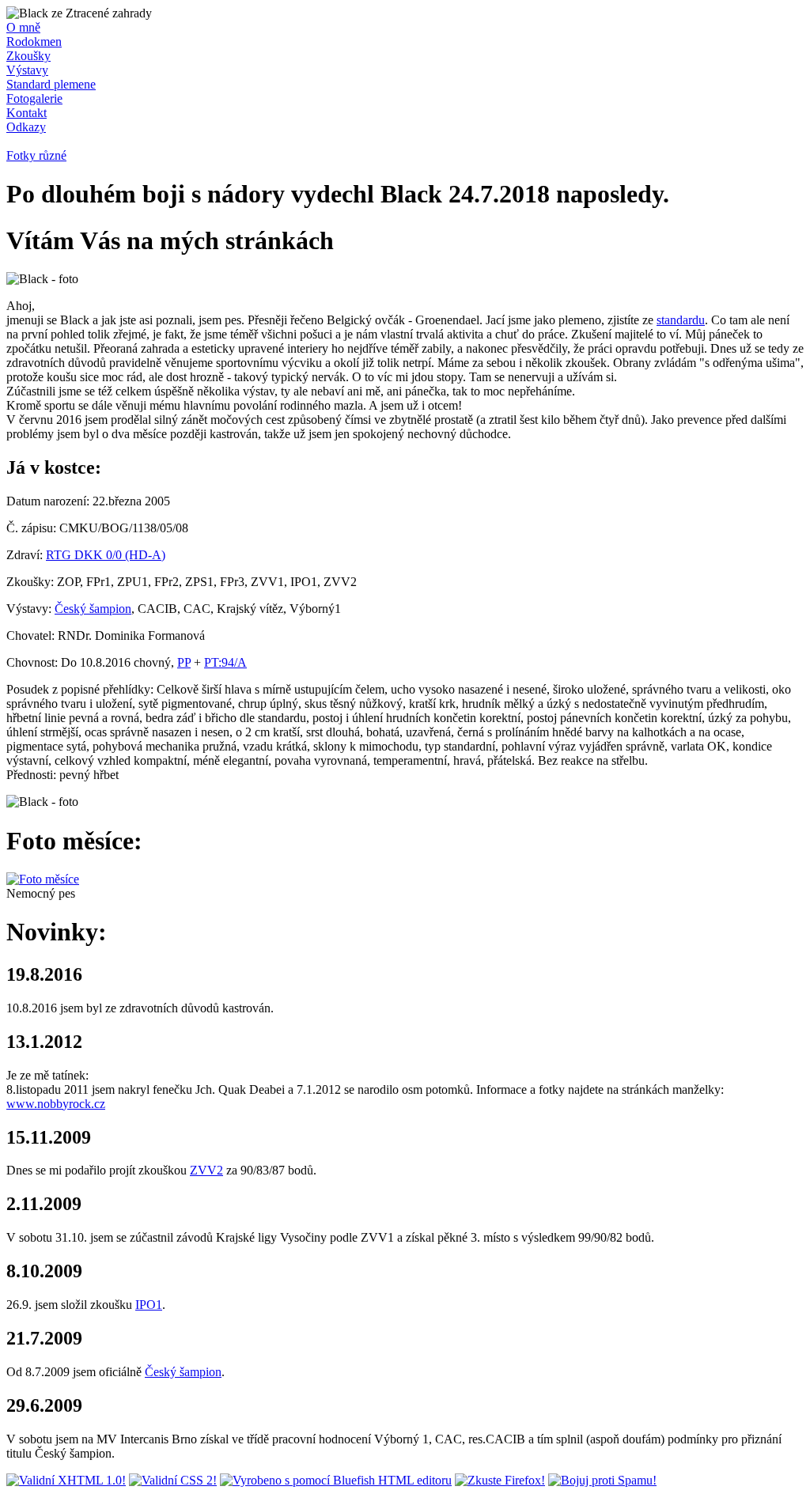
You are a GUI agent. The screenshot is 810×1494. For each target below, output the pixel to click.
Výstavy (27, 70)
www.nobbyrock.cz (55, 1103)
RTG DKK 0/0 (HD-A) (105, 555)
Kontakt (26, 112)
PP (184, 662)
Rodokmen (34, 41)
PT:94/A (225, 662)
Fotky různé (36, 155)
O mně (23, 27)
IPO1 (148, 1304)
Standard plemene (51, 84)
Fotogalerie (34, 98)
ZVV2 (206, 1170)
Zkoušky (28, 55)
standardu (681, 320)
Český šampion (93, 608)
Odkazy (26, 127)
